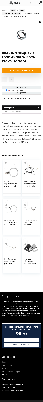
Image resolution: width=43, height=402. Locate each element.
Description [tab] (9, 107)
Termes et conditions (10, 387)
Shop (13, 10)
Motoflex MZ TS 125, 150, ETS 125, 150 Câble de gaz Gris (10, 223)
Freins (22, 10)
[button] (40, 22)
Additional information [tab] (12, 111)
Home (4, 10)
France (14, 90)
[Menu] (3, 3)
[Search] (30, 3)
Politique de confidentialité (12, 384)
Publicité (5, 375)
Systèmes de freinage (11, 13)
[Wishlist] (35, 3)
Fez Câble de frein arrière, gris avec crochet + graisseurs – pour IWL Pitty (10, 265)
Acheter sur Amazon (21, 70)
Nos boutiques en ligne (11, 371)
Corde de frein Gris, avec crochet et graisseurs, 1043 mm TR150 (30, 226)
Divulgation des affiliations (12, 391)
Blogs (4, 368)
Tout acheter (7, 365)
